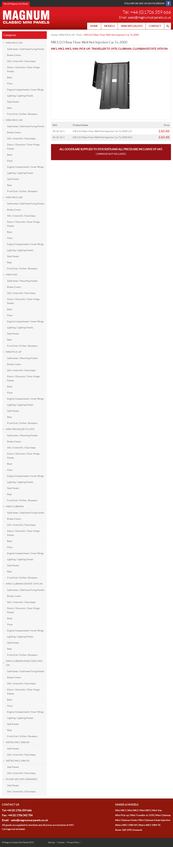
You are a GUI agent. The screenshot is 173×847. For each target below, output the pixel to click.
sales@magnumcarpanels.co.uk (149, 17)
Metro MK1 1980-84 (126, 825)
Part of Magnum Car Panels (16, 4)
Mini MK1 (120, 810)
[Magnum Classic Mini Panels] (26, 17)
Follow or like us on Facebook (144, 3)
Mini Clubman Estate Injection (154, 820)
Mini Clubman (163, 815)
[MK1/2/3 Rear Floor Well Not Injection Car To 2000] (111, 53)
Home (54, 34)
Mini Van (157, 810)
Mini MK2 (133, 810)
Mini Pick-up (122, 815)
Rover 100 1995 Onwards (128, 830)
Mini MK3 (145, 810)
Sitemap (51, 842)
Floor (79, 34)
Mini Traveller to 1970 (142, 815)
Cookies (61, 842)
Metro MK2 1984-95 (149, 825)
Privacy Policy (73, 842)
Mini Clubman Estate (126, 820)
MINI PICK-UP (67, 34)
